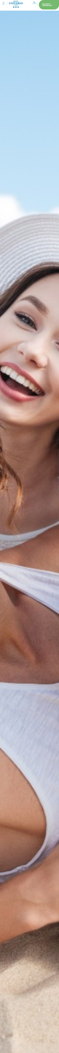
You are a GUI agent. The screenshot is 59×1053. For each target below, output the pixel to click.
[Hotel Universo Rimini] (16, 4)
